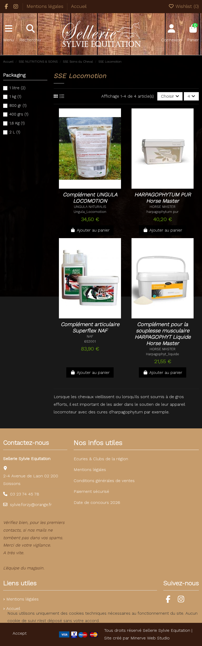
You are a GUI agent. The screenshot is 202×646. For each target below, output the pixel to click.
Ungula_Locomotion (90, 212)
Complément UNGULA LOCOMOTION (90, 197)
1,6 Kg (17, 123)
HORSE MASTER (162, 207)
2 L (14, 132)
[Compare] (92, 186)
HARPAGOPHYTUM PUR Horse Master (162, 197)
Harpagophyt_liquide (162, 354)
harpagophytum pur (163, 212)
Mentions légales (46, 6)
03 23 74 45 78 (24, 494)
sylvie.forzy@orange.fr (31, 504)
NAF (90, 336)
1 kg (15, 96)
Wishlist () (186, 6)
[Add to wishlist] (81, 186)
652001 (90, 341)
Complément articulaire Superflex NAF (90, 327)
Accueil (79, 6)
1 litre (17, 88)
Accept (20, 633)
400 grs (18, 114)
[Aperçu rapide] (100, 186)
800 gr (18, 105)
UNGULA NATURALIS (90, 207)
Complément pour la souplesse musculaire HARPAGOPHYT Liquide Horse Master (163, 333)
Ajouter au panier (93, 230)
